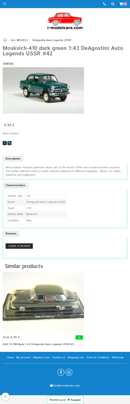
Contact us (58, 357)
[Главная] (5, 40)
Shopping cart (75, 357)
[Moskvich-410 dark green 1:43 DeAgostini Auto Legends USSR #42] (43, 90)
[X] (5, 143)
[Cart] (123, 4)
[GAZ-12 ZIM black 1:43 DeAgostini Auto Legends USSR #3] (43, 302)
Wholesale (118, 357)
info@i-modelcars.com (66, 386)
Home (10, 357)
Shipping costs (41, 357)
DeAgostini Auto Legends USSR (51, 40)
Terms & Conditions (97, 357)
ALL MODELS (19, 40)
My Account (23, 357)
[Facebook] (61, 372)
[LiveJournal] (9, 143)
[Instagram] (69, 372)
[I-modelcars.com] (65, 20)
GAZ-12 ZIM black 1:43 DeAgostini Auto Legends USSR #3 (38, 344)
